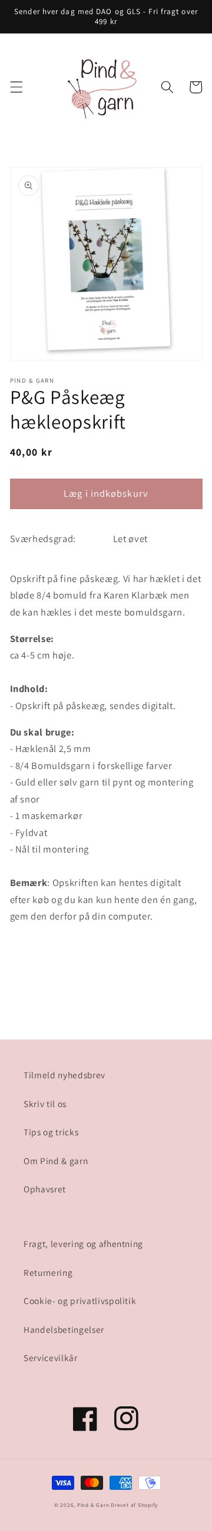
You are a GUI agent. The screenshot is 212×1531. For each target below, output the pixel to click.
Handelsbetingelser (64, 1329)
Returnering (48, 1272)
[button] (16, 87)
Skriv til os (45, 1103)
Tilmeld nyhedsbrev (64, 1075)
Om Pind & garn (56, 1160)
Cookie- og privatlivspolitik (80, 1300)
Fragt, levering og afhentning (83, 1243)
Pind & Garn (93, 1505)
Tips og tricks (51, 1132)
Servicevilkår (51, 1357)
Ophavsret (45, 1189)
